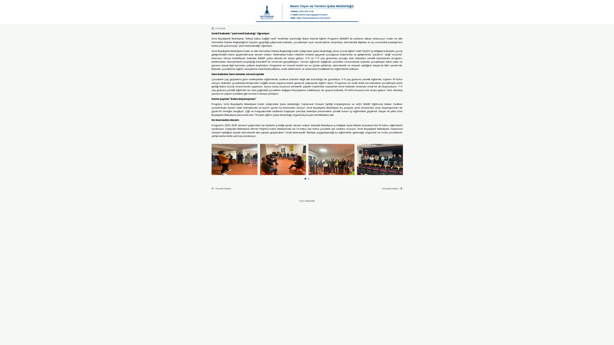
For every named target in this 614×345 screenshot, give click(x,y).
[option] (234, 159)
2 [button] (308, 178)
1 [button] (305, 178)
